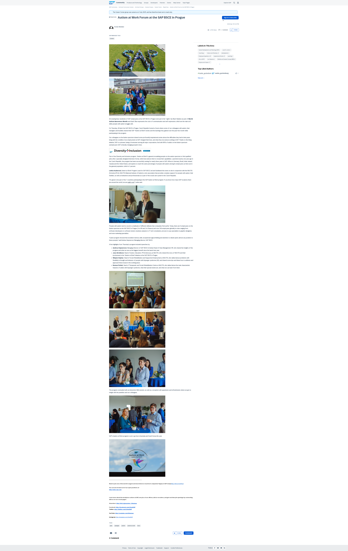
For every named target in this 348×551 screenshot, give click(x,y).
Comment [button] (188, 533)
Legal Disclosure (149, 548)
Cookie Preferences (176, 548)
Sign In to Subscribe (230, 17)
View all (200, 78)
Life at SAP (201, 59)
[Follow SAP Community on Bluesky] (218, 548)
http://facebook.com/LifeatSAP (125, 507)
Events (169, 2)
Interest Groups (149, 7)
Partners (162, 2)
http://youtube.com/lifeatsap (124, 513)
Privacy (124, 548)
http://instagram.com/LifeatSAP (124, 517)
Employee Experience (204, 56)
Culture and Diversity (212, 53)
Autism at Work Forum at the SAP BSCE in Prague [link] (182, 7)
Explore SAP (227, 2)
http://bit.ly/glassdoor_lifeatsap (126, 503)
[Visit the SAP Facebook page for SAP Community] (214, 548)
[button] (231, 30)
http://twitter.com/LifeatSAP (123, 509)
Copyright (140, 548)
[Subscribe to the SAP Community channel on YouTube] (221, 548)
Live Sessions (210, 59)
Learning (230, 56)
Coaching (201, 53)
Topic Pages (186, 2)
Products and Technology (134, 2)
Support (166, 548)
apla (111, 525)
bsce (138, 525)
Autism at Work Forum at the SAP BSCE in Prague (151, 17)
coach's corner (226, 50)
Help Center (176, 2)
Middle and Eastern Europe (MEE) (226, 59)
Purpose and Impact (204, 62)
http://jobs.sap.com (115, 489)
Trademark (159, 548)
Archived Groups (139, 7)
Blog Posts (165, 7)
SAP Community (113, 7)
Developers (154, 2)
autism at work (131, 525)
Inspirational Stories (218, 56)
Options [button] (223, 21)
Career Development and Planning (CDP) (209, 50)
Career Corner (158, 7)
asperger (117, 525)
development (224, 53)
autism (123, 525)
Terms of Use (132, 548)
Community (120, 2)
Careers (112, 38)
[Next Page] (219, 64)
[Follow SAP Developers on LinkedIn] (224, 548)
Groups (146, 2)
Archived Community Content (126, 7)
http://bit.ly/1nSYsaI (177, 483)
